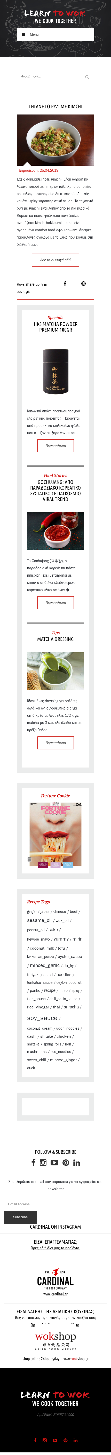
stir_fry (69, 966)
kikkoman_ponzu (40, 957)
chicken (64, 1036)
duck (31, 1068)
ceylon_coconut (69, 983)
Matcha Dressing (55, 639)
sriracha (71, 1007)
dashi (31, 1036)
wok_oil (62, 921)
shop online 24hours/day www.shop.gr (56, 1358)
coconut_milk (42, 948)
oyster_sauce (70, 957)
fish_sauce (36, 999)
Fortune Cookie (55, 796)
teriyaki (33, 975)
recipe (50, 990)
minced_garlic (45, 965)
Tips (56, 632)
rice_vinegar (38, 1007)
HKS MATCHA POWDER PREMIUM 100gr (55, 327)
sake (53, 930)
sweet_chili (36, 1060)
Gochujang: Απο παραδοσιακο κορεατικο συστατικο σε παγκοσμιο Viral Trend (55, 490)
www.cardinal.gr (55, 1294)
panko (35, 991)
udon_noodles (67, 1028)
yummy (61, 939)
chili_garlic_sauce (63, 999)
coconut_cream (39, 1028)
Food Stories (55, 475)
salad (48, 975)
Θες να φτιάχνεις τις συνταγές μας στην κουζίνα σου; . (55, 1321)
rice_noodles (61, 1052)
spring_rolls (52, 1044)
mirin (78, 939)
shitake (46, 1036)
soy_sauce (42, 1018)
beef (73, 912)
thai (56, 1007)
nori (68, 1044)
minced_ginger (63, 1060)
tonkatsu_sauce (40, 983)
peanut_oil (36, 930)
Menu (34, 35)
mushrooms (37, 1052)
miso (63, 991)
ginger (32, 912)
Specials (55, 317)
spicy (76, 991)
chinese (59, 912)
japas (45, 912)
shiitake (33, 1044)
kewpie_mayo (38, 939)
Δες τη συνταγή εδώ (55, 260)
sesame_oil (39, 920)
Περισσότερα (55, 446)
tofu (61, 948)
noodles (64, 975)
